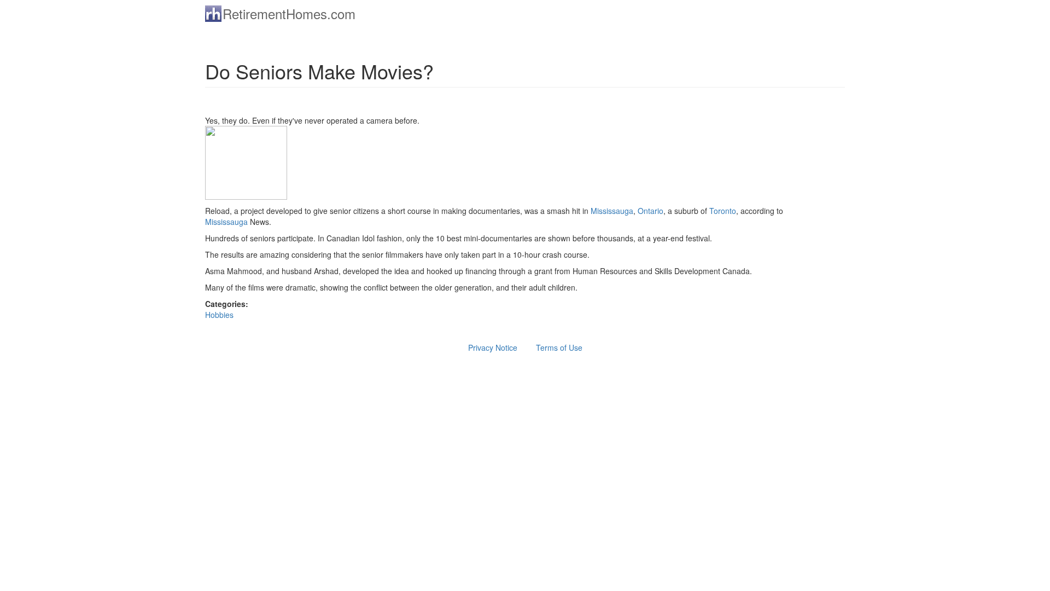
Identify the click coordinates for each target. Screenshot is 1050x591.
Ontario (650, 210)
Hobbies (219, 314)
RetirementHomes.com (289, 13)
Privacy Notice (492, 347)
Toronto (722, 210)
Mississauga (612, 210)
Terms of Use (559, 347)
